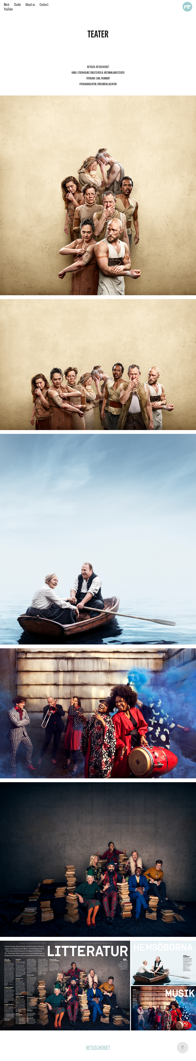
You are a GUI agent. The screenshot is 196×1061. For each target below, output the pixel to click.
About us (30, 4)
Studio (17, 4)
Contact (44, 4)
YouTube (8, 8)
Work (6, 4)
